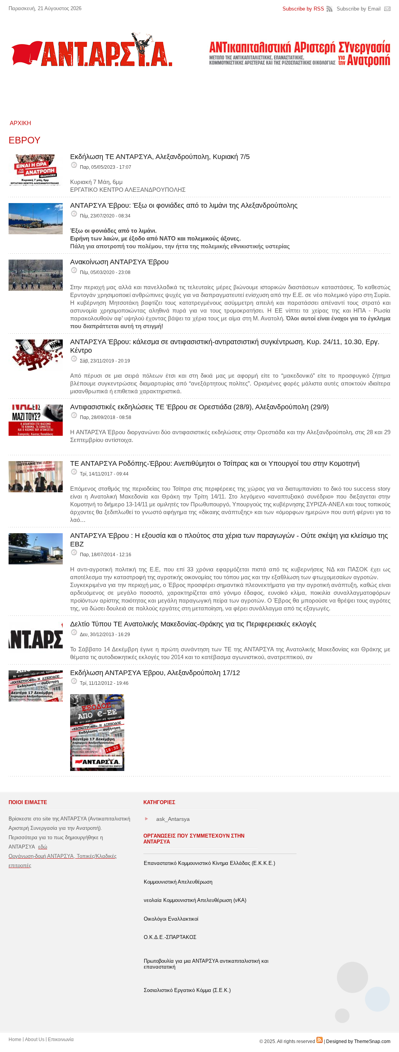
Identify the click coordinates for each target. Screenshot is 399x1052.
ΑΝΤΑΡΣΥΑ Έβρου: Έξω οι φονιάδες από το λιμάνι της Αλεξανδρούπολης (184, 205)
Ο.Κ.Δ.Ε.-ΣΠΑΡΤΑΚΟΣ (170, 937)
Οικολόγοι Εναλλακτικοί (171, 919)
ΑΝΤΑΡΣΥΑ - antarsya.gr (91, 49)
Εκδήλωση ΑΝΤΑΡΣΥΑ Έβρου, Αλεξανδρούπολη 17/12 (155, 673)
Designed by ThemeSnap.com (358, 1041)
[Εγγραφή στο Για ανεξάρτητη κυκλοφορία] (319, 1041)
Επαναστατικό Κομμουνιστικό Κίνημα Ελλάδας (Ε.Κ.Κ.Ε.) (209, 863)
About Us (34, 1039)
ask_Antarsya (173, 819)
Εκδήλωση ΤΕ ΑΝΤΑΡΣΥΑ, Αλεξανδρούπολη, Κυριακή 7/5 (160, 157)
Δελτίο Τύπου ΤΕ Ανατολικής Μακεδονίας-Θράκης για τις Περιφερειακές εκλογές (193, 624)
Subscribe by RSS (303, 9)
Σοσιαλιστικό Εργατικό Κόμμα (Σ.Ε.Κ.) (187, 990)
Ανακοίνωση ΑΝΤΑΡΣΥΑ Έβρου (119, 262)
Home (15, 1039)
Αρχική (20, 123)
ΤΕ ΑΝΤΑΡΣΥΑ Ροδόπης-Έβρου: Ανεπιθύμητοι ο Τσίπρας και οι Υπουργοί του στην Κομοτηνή (215, 463)
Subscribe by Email (359, 9)
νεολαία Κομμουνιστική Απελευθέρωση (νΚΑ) (195, 900)
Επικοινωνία (61, 1039)
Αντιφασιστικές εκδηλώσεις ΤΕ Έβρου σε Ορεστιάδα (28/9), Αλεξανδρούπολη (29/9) (199, 407)
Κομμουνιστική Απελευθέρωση (178, 882)
